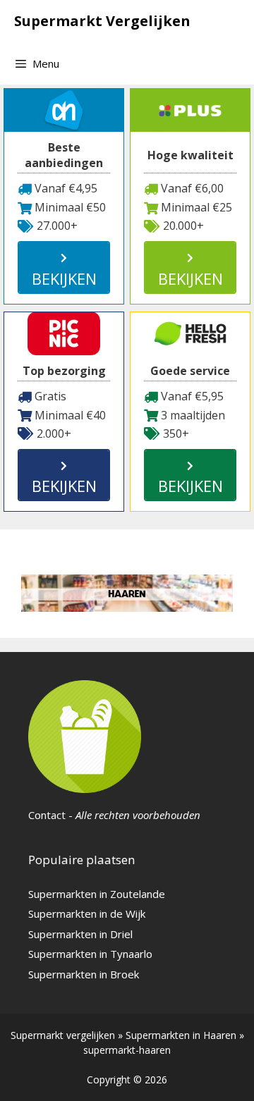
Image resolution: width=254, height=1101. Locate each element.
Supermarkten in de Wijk (86, 913)
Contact (47, 815)
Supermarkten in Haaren (181, 1035)
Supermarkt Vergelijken (102, 20)
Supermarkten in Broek (83, 974)
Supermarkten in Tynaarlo (90, 954)
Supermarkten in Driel (80, 934)
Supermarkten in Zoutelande (96, 894)
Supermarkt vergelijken (63, 1035)
